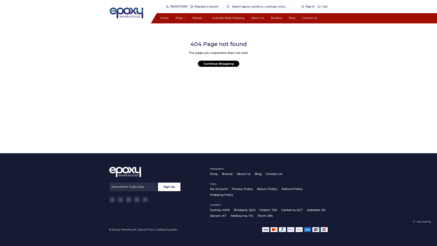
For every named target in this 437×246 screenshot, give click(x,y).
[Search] (228, 6)
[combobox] (260, 6)
